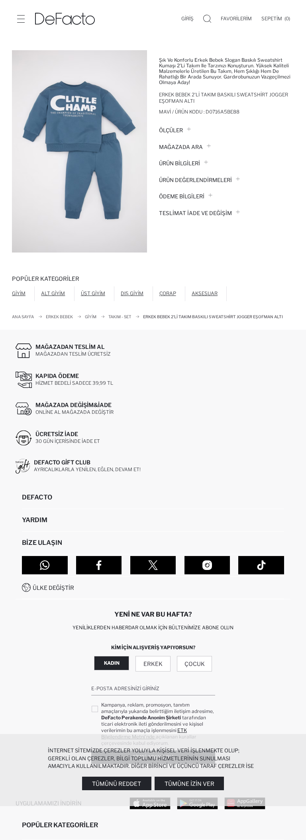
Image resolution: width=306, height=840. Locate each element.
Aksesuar (205, 293)
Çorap (167, 293)
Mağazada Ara (181, 147)
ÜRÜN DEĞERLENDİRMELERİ (195, 180)
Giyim (19, 293)
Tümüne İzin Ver (189, 783)
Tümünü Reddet (116, 783)
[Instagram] (207, 565)
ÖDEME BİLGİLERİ (181, 196)
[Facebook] (99, 565)
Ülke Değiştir (53, 587)
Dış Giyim (132, 293)
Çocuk (194, 663)
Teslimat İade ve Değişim (195, 213)
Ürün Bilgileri (179, 163)
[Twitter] (153, 565)
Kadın (112, 663)
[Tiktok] (261, 565)
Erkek (153, 663)
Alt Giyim (53, 293)
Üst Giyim (93, 293)
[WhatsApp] (45, 565)
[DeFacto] (65, 19)
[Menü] (21, 18)
